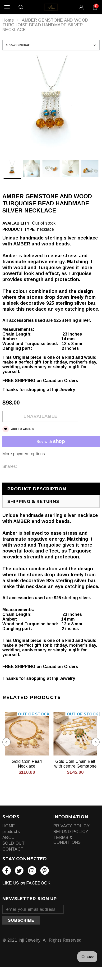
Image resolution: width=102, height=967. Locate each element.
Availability (16, 223)
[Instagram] (32, 870)
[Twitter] (19, 870)
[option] (51, 103)
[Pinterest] (44, 870)
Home (8, 20)
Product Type (18, 229)
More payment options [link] (23, 453)
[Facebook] (6, 870)
